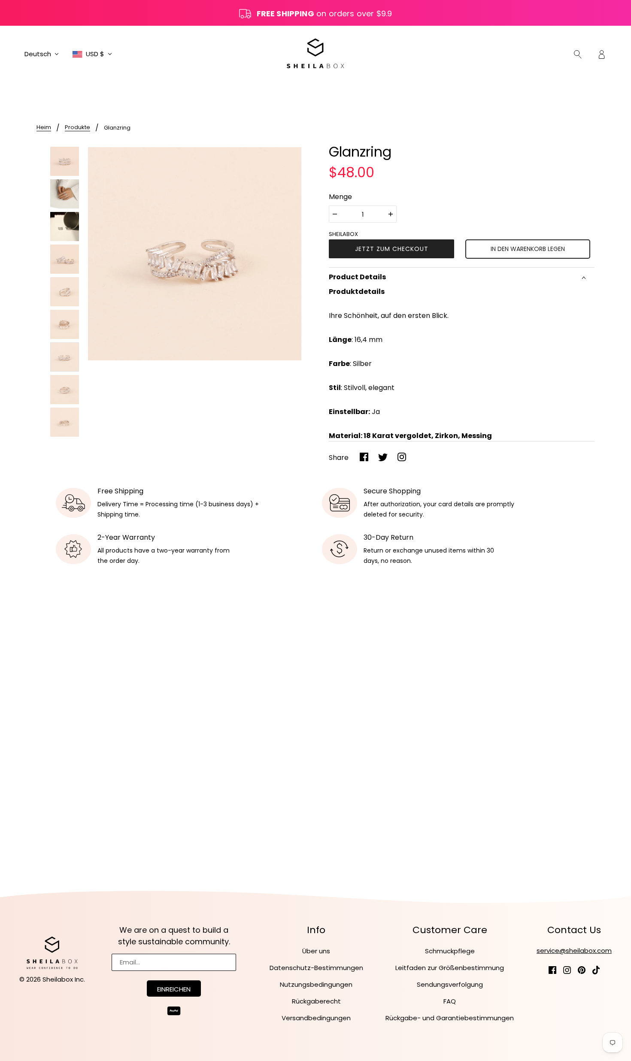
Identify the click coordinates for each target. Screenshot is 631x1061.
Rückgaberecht (316, 1001)
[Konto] (602, 54)
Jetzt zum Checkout (391, 249)
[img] (578, 54)
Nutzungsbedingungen (316, 984)
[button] (41, 54)
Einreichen (174, 989)
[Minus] (334, 214)
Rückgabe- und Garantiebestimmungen (449, 1017)
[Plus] (390, 214)
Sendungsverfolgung (450, 984)
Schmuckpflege (450, 950)
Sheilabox (343, 234)
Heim (43, 127)
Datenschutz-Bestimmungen (316, 967)
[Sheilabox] (315, 53)
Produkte (77, 127)
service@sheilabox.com (574, 950)
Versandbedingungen (316, 1017)
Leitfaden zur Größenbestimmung (449, 967)
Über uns (316, 950)
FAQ (449, 1001)
